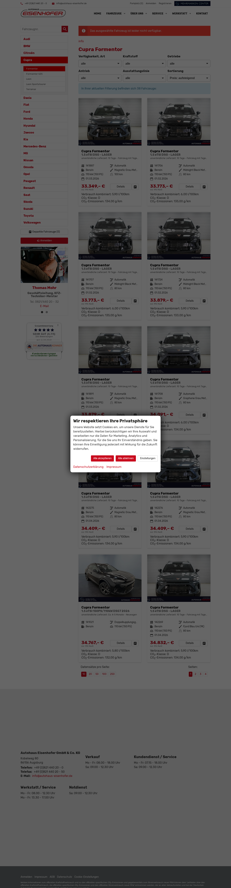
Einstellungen (147, 458)
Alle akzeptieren (102, 458)
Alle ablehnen (126, 458)
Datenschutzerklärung (88, 467)
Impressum (113, 467)
